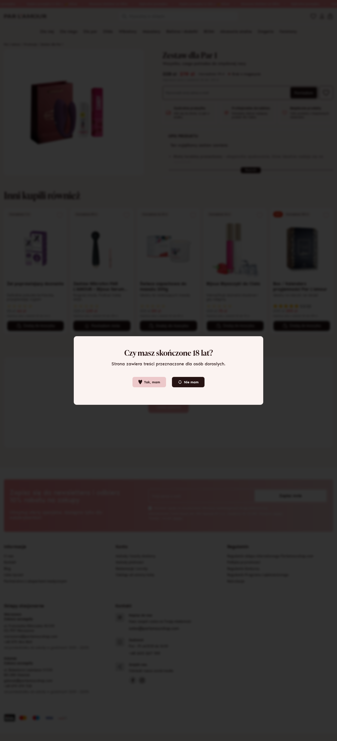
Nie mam (191, 382)
